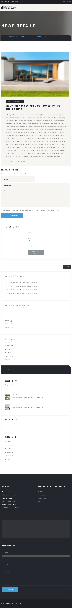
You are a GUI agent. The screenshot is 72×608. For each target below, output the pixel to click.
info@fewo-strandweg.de (9, 495)
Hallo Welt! (9, 279)
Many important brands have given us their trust (22, 283)
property (8, 360)
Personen (30, 244)
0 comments (21, 162)
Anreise (29, 232)
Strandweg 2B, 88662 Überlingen (11, 508)
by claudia (9, 162)
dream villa (9, 353)
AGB (39, 501)
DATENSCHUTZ (42, 498)
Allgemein (8, 342)
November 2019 (9, 327)
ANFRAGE (40, 492)
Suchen (3, 263)
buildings (21, 424)
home (30, 424)
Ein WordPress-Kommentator (12, 308)
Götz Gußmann (17, 603)
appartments (9, 346)
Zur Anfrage (67, 2)
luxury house (9, 356)
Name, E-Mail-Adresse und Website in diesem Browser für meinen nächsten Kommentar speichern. (31, 210)
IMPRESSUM (41, 495)
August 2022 (9, 324)
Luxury (38, 424)
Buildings (8, 349)
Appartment (10, 424)
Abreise (29, 238)
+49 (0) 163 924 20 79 (8, 501)
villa (57, 424)
